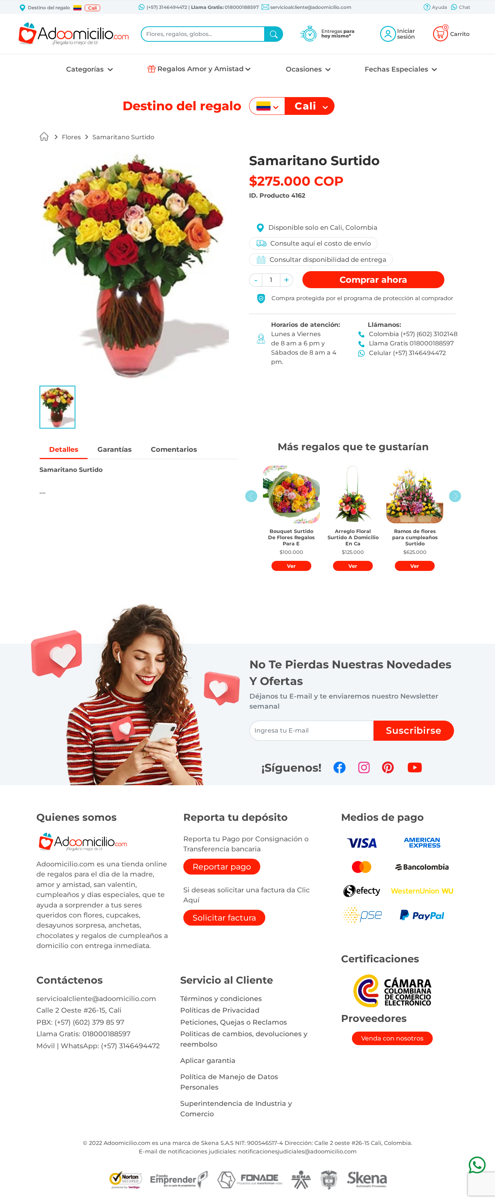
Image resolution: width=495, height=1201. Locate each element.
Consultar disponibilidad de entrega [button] (328, 259)
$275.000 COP (296, 181)
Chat (464, 7)
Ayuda (439, 7)
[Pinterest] (388, 767)
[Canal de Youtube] (414, 767)
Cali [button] (92, 8)
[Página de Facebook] (339, 767)
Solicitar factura (224, 918)
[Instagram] (364, 767)
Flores (71, 137)
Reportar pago (222, 866)
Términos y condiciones (221, 998)
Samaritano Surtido (123, 137)
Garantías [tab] (114, 449)
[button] (77, 7)
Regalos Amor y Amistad (200, 69)
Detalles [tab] (63, 449)
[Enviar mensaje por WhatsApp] (477, 1165)
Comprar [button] (373, 279)
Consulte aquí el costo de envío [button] (320, 243)
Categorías (86, 69)
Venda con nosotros (392, 1038)
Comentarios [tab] (174, 449)
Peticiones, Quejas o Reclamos (233, 1022)
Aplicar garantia (208, 1060)
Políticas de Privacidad (219, 1010)
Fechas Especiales (397, 69)
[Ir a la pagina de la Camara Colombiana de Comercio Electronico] (392, 990)
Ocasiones (305, 69)
